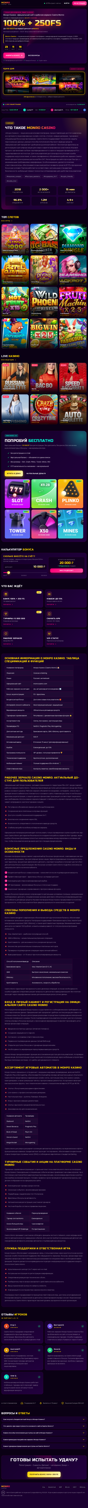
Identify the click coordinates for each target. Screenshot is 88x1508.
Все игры (5, 221)
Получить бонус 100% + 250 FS (44, 1474)
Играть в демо (14, 473)
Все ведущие (7, 360)
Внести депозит (66, 570)
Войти (66, 3)
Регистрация (79, 3)
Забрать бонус (13, 55)
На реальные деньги (36, 473)
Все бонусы (34, 55)
